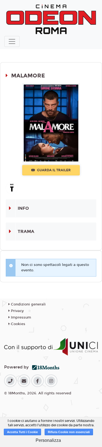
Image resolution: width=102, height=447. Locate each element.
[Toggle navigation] (12, 41)
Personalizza (48, 440)
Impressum (20, 317)
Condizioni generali (28, 304)
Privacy (17, 311)
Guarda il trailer (53, 170)
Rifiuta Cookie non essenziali (69, 432)
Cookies (17, 324)
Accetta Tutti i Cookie (22, 432)
